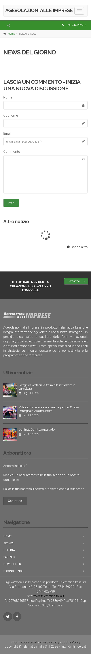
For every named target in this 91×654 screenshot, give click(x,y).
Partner (9, 557)
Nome (7, 97)
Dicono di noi (13, 571)
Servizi (8, 543)
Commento (11, 152)
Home (11, 33)
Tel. (64, 587)
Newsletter (12, 564)
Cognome (10, 115)
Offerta (9, 550)
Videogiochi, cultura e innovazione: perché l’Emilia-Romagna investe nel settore (48, 409)
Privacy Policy (49, 642)
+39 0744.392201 (76, 25)
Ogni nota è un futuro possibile (36, 429)
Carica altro (79, 247)
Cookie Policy (70, 642)
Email (7, 134)
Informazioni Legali (24, 642)
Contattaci (74, 281)
